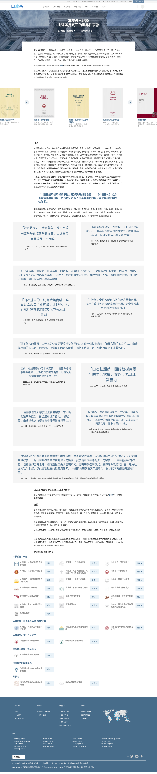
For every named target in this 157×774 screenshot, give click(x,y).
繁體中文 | (19, 739)
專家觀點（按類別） (65, 30)
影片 (104, 7)
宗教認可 (17, 706)
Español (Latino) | (22, 741)
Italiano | (47, 744)
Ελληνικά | (106, 741)
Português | (79, 746)
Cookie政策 (62, 763)
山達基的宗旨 (63, 715)
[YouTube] (137, 756)
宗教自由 (46, 7)
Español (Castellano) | (111, 739)
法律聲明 (71, 763)
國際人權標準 (85, 715)
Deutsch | (48, 741)
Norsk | (48, 746)
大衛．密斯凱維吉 (65, 725)
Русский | (106, 746)
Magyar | (107, 744)
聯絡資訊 (78, 763)
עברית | (18, 744)
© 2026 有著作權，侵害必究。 (26, 763)
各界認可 (67, 7)
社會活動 (95, 7)
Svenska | (19, 749)
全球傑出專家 (87, 30)
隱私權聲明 (46, 763)
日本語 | (77, 744)
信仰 (86, 7)
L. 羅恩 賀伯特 (64, 712)
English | (77, 739)
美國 (16, 712)
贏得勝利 (56, 7)
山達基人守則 (63, 722)
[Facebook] (128, 756)
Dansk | (47, 739)
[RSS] (142, 756)
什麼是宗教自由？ (87, 712)
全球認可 (18, 715)
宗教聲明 (84, 718)
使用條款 (54, 763)
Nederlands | (20, 746)
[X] (132, 756)
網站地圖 (85, 763)
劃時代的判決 (19, 718)
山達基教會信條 (64, 718)
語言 (13, 733)
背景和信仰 (62, 706)
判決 (111, 495)
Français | (77, 741)
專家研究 (77, 7)
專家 (61, 66)
